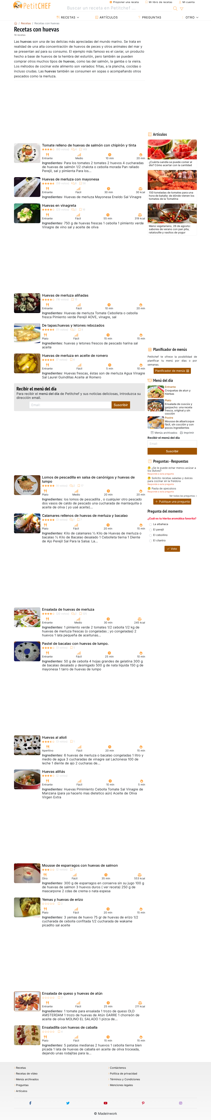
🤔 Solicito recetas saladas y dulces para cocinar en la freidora (170, 479)
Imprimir (188, 432)
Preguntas (151, 17)
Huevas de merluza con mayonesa (70, 179)
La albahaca (160, 524)
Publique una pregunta (174, 501)
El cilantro (159, 540)
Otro (190, 17)
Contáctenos (118, 1067)
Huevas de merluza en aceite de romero (75, 355)
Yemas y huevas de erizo (62, 899)
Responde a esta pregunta (161, 474)
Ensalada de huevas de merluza (68, 609)
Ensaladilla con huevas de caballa (69, 1027)
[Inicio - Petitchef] (15, 23)
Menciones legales (121, 1085)
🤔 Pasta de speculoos (162, 488)
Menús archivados (165, 432)
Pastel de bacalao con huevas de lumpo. (75, 643)
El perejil (158, 529)
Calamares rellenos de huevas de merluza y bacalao (85, 515)
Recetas (67, 17)
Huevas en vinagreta (59, 205)
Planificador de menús (170, 370)
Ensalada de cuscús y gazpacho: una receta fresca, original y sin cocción (178, 408)
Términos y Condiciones (125, 1079)
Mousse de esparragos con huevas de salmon (80, 865)
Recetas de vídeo (27, 1073)
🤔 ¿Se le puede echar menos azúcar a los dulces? (172, 469)
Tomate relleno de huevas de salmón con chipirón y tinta (89, 145)
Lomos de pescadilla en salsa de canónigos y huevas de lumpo (88, 479)
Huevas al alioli (54, 737)
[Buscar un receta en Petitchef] (175, 8)
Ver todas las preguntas (182, 495)
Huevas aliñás (53, 771)
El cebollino (160, 535)
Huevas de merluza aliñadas (65, 295)
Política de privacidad (123, 1073)
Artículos (108, 17)
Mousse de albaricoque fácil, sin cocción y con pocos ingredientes (179, 424)
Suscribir (121, 405)
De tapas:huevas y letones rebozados (73, 325)
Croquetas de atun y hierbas (178, 392)
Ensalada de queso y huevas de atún (72, 993)
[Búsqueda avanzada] (182, 9)
